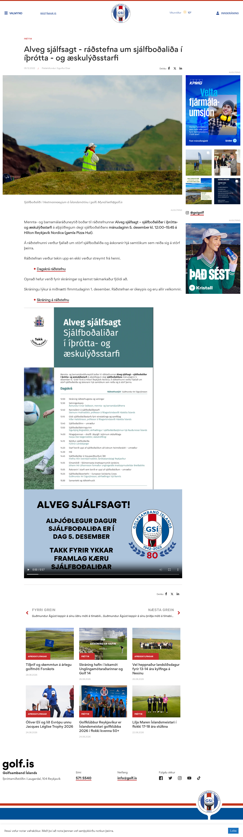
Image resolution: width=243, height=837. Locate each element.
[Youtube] (189, 778)
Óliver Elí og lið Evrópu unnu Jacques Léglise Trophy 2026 (49, 724)
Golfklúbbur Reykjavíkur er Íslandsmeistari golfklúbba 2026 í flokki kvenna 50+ (100, 726)
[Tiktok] (199, 778)
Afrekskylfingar (37, 656)
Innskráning (230, 13)
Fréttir (28, 39)
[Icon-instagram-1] (180, 778)
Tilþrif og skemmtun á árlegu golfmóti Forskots (49, 666)
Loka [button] (233, 830)
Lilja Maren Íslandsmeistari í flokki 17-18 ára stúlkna (154, 724)
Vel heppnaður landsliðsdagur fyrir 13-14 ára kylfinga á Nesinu (155, 668)
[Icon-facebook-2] (161, 778)
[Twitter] (170, 778)
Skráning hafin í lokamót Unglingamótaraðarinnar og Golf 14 (101, 668)
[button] (199, 162)
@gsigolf (197, 212)
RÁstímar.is (48, 13)
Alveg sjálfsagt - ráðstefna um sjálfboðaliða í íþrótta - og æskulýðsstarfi (103, 53)
